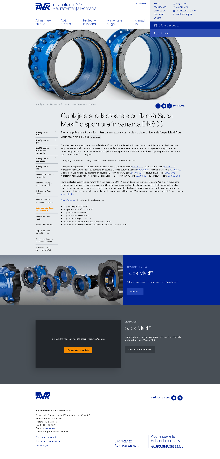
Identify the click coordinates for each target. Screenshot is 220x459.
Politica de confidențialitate (48, 441)
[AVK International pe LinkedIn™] (173, 398)
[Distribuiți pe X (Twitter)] (169, 106)
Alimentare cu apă (43, 22)
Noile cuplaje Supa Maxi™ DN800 (80, 104)
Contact (158, 18)
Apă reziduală (67, 22)
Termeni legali (42, 445)
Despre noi (159, 14)
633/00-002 (175, 169)
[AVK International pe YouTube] (180, 398)
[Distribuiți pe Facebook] (158, 106)
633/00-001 (143, 169)
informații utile (67, 194)
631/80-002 (169, 172)
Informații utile (138, 22)
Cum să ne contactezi (46, 437)
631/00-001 (137, 166)
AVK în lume (141, 3)
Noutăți (158, 3)
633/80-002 (174, 175)
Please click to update (78, 350)
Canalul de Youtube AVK (139, 349)
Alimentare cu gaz (114, 22)
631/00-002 (169, 166)
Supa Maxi (135, 291)
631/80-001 (136, 172)
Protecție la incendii (90, 22)
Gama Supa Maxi (69, 200)
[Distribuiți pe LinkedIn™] (163, 106)
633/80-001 (141, 175)
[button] (47, 133)
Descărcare (160, 7)
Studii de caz (160, 10)
